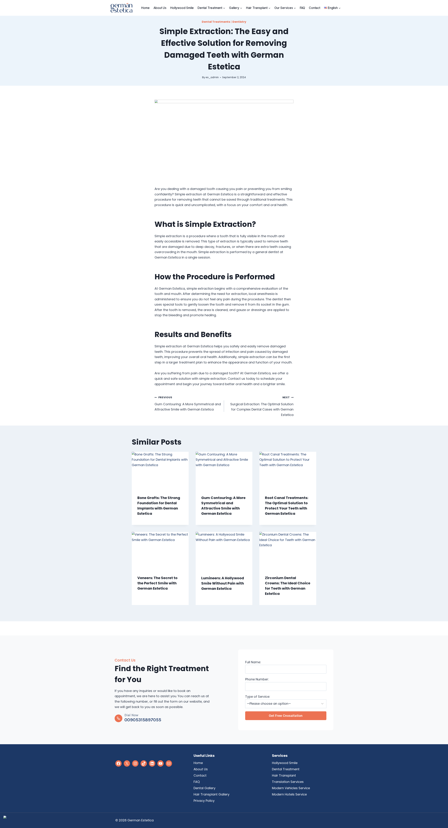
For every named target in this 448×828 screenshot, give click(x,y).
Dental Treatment (285, 769)
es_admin (212, 77)
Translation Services (288, 782)
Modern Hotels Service (289, 794)
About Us (159, 8)
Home (145, 8)
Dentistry (239, 22)
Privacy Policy (204, 800)
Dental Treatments (216, 22)
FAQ (302, 8)
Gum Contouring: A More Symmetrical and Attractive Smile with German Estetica (188, 404)
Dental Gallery (204, 788)
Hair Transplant (284, 775)
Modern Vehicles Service (291, 788)
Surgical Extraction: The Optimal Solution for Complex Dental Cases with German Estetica (261, 406)
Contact (314, 8)
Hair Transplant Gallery (211, 794)
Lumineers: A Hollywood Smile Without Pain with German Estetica (222, 583)
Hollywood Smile (182, 8)
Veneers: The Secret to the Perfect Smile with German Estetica (157, 583)
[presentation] (160, 471)
